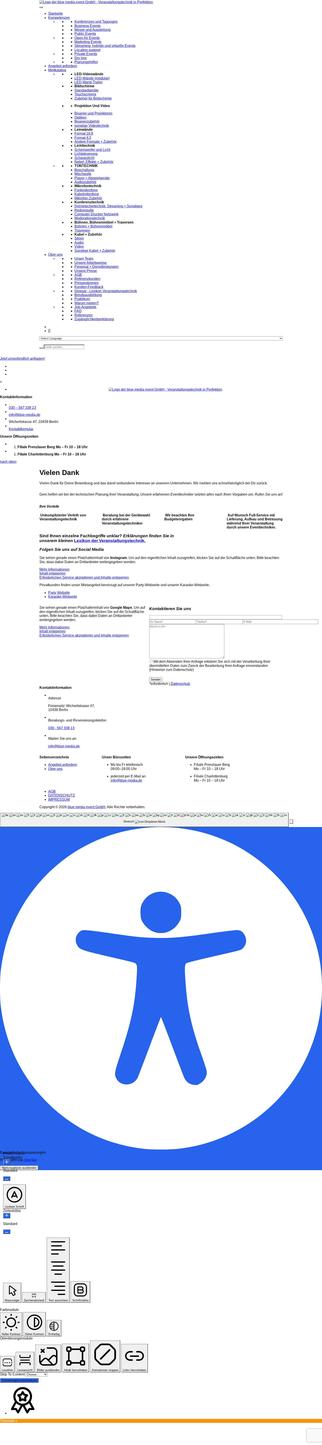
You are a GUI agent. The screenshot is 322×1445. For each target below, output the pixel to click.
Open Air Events (87, 38)
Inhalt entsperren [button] (52, 573)
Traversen (82, 230)
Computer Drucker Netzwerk (96, 214)
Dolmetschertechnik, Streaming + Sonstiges (108, 206)
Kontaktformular (21, 429)
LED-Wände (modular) (92, 78)
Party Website (59, 592)
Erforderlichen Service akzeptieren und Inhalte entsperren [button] (84, 577)
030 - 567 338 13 (61, 728)
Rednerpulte (84, 210)
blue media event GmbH (86, 807)
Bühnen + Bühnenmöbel (93, 226)
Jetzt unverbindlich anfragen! (22, 358)
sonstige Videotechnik (91, 125)
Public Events (85, 34)
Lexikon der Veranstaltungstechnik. (109, 540)
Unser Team (83, 258)
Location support (87, 50)
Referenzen (83, 315)
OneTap (30, 1160)
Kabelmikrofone (86, 194)
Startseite (55, 13)
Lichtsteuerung (85, 154)
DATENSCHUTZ (61, 795)
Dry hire (80, 58)
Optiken (80, 117)
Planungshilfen (86, 62)
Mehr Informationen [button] (54, 569)
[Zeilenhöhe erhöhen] (6, 1215)
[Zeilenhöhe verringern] (6, 1231)
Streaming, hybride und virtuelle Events (104, 46)
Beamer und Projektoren (93, 113)
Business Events (87, 26)
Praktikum (82, 299)
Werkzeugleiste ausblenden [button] (19, 1167)
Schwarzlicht (84, 158)
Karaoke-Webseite (62, 596)
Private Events (85, 54)
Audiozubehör (85, 182)
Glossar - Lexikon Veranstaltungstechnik (105, 291)
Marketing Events (87, 42)
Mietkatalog (57, 70)
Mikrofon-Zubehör (88, 198)
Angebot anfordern (62, 66)
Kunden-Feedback (88, 287)
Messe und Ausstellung (92, 30)
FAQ (77, 311)
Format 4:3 (82, 138)
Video (79, 246)
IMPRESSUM (59, 799)
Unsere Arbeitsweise (90, 263)
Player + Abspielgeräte (92, 178)
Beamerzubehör (86, 121)
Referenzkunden (87, 279)
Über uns (55, 254)
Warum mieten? (86, 303)
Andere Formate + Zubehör (95, 141)
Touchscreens (85, 94)
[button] (291, 821)
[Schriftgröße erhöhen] (6, 1162)
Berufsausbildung (88, 295)
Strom (79, 238)
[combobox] (144, 820)
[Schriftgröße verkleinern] (6, 1178)
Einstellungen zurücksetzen (19, 1380)
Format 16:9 (83, 133)
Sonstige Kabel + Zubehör (94, 250)
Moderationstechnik (89, 218)
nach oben (8, 462)
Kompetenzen (59, 18)
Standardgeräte (86, 90)
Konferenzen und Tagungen (96, 21)
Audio (79, 242)
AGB (78, 275)
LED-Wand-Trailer (88, 82)
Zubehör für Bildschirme (93, 98)
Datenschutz (180, 684)
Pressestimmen (86, 283)
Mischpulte (82, 174)
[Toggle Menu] (41, 7)
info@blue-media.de (24, 415)
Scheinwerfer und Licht (92, 150)
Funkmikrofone (86, 190)
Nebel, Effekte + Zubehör (93, 162)
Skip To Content (12, 1374)
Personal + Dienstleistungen (96, 267)
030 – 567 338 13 (22, 408)
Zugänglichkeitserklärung (94, 319)
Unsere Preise (85, 271)
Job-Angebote (85, 307)
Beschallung (84, 170)
